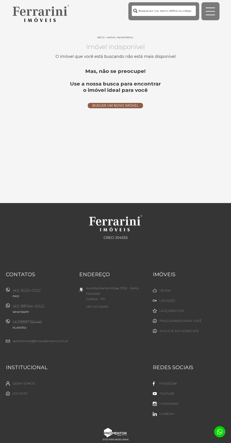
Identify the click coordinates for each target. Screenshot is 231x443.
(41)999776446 (27, 324)
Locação (167, 300)
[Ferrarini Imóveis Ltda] (41, 13)
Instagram (168, 404)
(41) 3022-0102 (27, 293)
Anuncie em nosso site (179, 331)
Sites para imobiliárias (116, 439)
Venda (165, 290)
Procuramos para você (180, 321)
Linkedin (167, 414)
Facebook (168, 383)
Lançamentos (171, 311)
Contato (20, 393)
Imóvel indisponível (120, 37)
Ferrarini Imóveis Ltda (115, 223)
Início (100, 37)
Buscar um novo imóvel (115, 106)
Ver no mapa (97, 307)
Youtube (166, 393)
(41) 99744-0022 (28, 309)
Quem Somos (24, 383)
